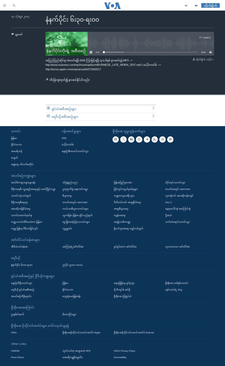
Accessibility (120, 357)
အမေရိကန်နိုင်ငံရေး (20, 208)
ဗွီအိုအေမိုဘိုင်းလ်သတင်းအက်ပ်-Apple (81, 332)
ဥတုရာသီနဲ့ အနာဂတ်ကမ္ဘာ (75, 189)
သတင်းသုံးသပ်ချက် (21, 195)
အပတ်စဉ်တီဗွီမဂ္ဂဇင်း (21, 296)
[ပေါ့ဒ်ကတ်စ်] (162, 139)
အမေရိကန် (16, 151)
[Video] (196, 5)
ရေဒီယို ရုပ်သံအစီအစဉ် (22, 289)
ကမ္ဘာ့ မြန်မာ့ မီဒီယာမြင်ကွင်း (24, 228)
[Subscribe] (170, 139)
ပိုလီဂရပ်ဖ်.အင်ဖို (122, 289)
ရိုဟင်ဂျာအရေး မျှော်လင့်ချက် (128, 228)
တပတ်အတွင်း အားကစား (74, 202)
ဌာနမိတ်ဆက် (17, 314)
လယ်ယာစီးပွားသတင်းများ (75, 208)
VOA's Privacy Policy (124, 351)
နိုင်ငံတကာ (16, 144)
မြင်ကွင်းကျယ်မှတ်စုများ (126, 189)
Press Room (17, 357)
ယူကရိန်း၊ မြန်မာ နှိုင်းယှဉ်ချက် (77, 215)
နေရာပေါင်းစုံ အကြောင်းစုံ (178, 208)
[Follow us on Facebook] (115, 139)
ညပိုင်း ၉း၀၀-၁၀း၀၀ (72, 264)
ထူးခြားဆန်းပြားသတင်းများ (76, 222)
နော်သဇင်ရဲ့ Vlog (173, 289)
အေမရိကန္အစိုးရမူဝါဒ (72, 357)
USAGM (15, 351)
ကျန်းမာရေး (120, 215)
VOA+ (14, 332)
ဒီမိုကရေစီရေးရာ (19, 202)
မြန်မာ (14, 138)
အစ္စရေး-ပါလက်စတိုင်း (22, 164)
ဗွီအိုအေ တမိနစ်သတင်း (176, 283)
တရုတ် (14, 157)
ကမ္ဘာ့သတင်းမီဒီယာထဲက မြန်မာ (26, 222)
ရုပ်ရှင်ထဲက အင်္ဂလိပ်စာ (125, 246)
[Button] (16, 35)
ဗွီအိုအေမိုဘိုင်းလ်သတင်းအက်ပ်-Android (134, 332)
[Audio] (186, 5)
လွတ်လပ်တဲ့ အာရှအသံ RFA (76, 351)
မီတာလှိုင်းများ (69, 314)
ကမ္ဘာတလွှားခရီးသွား (124, 195)
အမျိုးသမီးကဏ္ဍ (122, 222)
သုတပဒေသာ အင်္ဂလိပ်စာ (177, 246)
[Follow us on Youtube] (131, 139)
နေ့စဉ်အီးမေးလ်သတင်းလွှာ (75, 151)
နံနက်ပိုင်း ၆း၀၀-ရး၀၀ (21, 264)
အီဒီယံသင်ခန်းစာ (19, 246)
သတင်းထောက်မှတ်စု (21, 215)
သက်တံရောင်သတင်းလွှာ (177, 222)
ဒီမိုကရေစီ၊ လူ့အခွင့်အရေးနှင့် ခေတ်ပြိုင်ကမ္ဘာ (33, 189)
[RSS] (155, 139)
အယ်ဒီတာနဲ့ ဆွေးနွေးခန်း (23, 182)
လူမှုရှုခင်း (67, 228)
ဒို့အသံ (168, 215)
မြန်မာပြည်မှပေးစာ (123, 182)
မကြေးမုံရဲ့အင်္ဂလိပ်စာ (73, 246)
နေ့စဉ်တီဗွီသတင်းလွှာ (21, 283)
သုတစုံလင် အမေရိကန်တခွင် (179, 195)
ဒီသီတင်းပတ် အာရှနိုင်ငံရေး (127, 202)
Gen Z (168, 202)
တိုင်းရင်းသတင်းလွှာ (175, 182)
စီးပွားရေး (67, 195)
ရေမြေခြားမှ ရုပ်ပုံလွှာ (124, 283)
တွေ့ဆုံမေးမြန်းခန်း (71, 296)
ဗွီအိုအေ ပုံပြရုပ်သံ (123, 296)
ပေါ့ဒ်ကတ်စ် (68, 144)
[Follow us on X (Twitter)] (123, 139)
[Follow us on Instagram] (139, 139)
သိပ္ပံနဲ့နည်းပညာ (70, 182)
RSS (64, 138)
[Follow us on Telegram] (147, 139)
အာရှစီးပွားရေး (121, 208)
